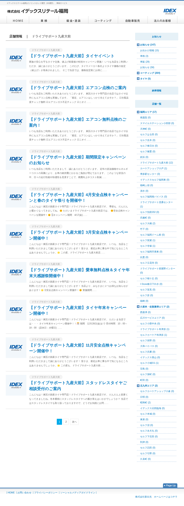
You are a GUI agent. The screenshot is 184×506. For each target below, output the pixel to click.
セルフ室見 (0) (147, 289)
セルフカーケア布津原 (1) (153, 335)
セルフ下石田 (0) (149, 436)
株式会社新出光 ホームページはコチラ (156, 496)
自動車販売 (133, 20)
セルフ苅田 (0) (147, 447)
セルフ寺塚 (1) (147, 246)
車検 (44, 20)
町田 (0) (144, 380)
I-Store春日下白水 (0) (151, 284)
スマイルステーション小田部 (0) (157, 123)
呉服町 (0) (145, 217)
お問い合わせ (24, 492)
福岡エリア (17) (148, 112)
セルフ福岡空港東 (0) (151, 251)
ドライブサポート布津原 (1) (154, 329)
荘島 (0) (144, 368)
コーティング (103, 20)
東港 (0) (144, 419)
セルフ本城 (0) (147, 413)
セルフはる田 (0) (149, 134)
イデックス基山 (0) (150, 357)
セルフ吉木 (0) (147, 140)
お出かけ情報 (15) (149, 50)
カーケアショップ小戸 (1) (153, 168)
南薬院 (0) (145, 117)
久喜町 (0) (145, 459)
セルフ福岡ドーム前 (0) (152, 234)
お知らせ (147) (147, 44)
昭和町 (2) (145, 402)
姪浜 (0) (144, 157)
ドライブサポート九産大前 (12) (156, 162)
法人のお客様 (162, 20)
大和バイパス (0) (149, 346)
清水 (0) (144, 191)
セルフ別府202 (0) (149, 212)
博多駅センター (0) (150, 174)
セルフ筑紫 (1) (147, 240)
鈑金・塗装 (73, 20)
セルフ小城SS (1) (149, 363)
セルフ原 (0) (146, 295)
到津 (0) (144, 442)
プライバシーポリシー (46, 492)
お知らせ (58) (147, 67)
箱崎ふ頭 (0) (146, 185)
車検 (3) (144, 56)
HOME (18, 20)
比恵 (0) (144, 257)
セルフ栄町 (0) (147, 374)
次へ (74, 421)
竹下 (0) (144, 229)
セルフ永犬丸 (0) (149, 430)
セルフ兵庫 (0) (147, 351)
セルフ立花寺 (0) (149, 262)
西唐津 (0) (145, 312)
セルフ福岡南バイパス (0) (153, 196)
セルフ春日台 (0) (149, 145)
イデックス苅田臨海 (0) (152, 408)
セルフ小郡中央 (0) (150, 323)
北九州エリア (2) (149, 385)
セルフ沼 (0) (146, 425)
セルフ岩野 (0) (147, 340)
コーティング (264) (150, 73)
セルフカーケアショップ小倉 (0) (157, 391)
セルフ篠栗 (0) (147, 151)
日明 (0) (144, 397)
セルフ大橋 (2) (147, 223)
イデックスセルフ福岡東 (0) (154, 179)
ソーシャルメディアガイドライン (77, 492)
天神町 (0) (145, 128)
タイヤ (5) (145, 78)
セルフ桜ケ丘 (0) (149, 278)
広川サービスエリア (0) (152, 317)
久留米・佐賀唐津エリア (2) (154, 306)
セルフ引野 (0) (147, 453)
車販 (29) (145, 61)
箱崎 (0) (144, 301)
